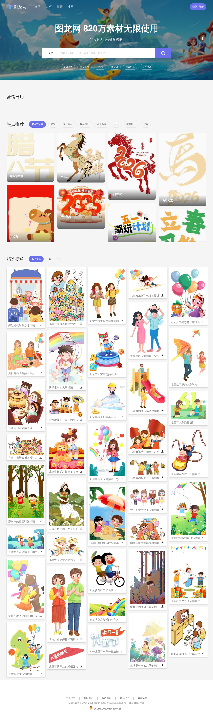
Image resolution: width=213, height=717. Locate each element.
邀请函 (114, 67)
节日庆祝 (130, 67)
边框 (49, 6)
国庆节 (100, 67)
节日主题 (84, 67)
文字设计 (146, 67)
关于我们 (70, 698)
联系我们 (124, 698)
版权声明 (106, 698)
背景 (60, 6)
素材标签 (142, 698)
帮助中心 (88, 698)
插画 (71, 6)
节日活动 (68, 67)
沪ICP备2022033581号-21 (107, 708)
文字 (38, 6)
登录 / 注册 (198, 6)
